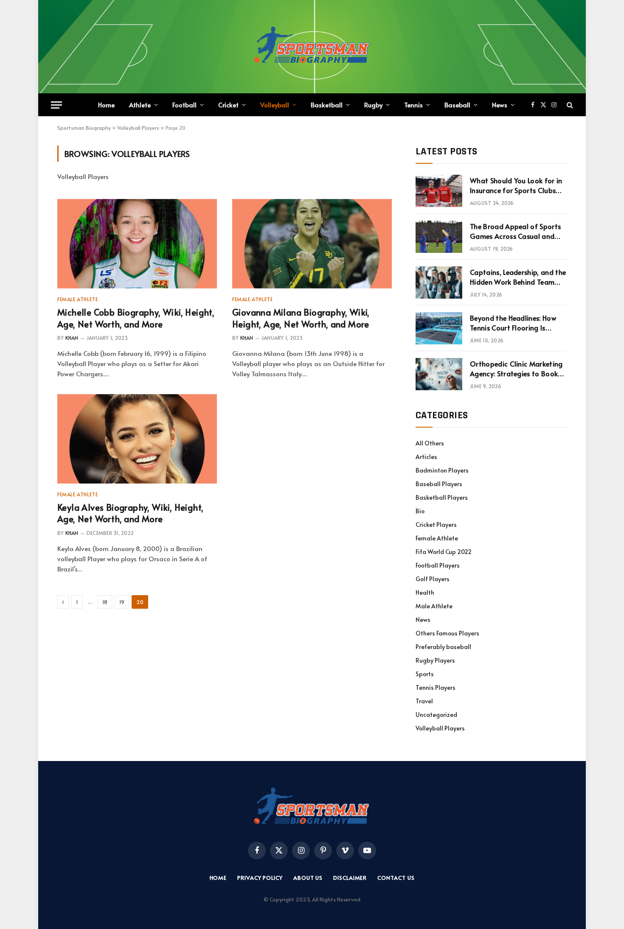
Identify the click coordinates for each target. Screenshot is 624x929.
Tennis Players (435, 687)
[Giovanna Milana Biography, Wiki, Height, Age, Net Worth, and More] (312, 244)
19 (121, 602)
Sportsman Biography (84, 127)
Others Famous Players (447, 633)
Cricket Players (436, 524)
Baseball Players (439, 484)
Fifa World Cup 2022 (444, 552)
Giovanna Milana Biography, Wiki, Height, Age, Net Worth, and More (301, 318)
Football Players (438, 565)
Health (425, 592)
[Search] (569, 105)
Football (184, 104)
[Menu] (56, 105)
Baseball (457, 104)
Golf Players (433, 579)
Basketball (327, 104)
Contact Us (395, 877)
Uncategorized (436, 715)
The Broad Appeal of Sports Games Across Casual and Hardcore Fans (515, 231)
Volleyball (274, 104)
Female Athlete (77, 299)
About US (308, 877)
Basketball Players (442, 497)
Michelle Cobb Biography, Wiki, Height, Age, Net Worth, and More (135, 318)
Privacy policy (260, 877)
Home (106, 104)
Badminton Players (442, 470)
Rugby (373, 104)
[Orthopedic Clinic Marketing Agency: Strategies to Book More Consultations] (439, 374)
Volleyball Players (138, 127)
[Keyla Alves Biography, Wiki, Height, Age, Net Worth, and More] (137, 439)
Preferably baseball (443, 647)
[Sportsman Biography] (312, 46)
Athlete (140, 104)
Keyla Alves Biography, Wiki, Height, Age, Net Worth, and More (130, 513)
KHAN (72, 337)
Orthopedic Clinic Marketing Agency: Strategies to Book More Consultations (516, 368)
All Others (430, 443)
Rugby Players (435, 660)
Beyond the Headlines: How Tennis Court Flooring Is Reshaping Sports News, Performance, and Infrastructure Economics (513, 323)
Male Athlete (434, 606)
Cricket (228, 104)
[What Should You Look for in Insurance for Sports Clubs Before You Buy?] (439, 191)
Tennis (413, 104)
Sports (425, 674)
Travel (424, 701)
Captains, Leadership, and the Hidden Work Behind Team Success (518, 277)
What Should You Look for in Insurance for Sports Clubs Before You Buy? (516, 185)
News (499, 104)
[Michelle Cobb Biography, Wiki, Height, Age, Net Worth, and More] (137, 244)
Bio (420, 511)
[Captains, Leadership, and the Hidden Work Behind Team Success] (439, 282)
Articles (426, 457)
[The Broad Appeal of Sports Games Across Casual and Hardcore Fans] (439, 237)
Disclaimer (350, 877)
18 (104, 602)
